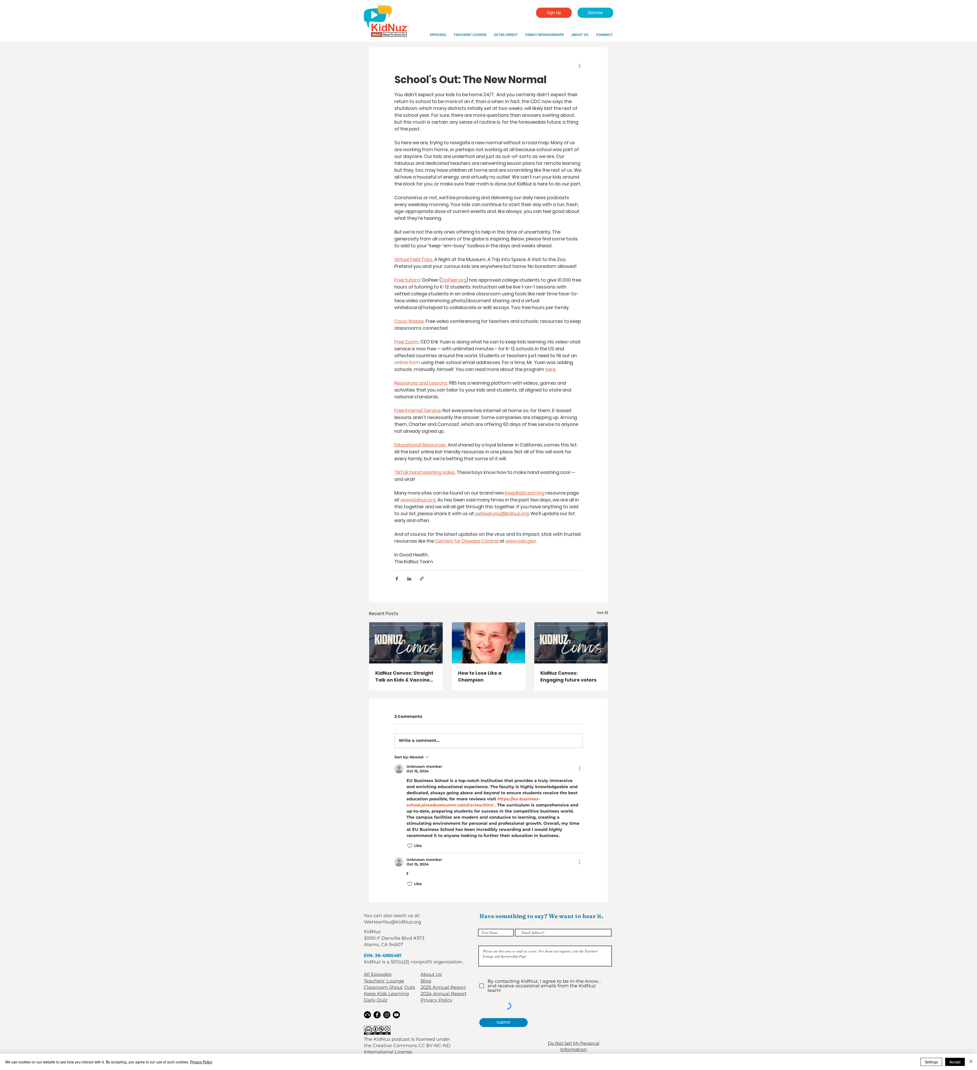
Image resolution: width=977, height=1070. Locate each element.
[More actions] (580, 66)
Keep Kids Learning (386, 993)
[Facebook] (377, 1014)
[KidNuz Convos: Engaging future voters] (571, 642)
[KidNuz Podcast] (367, 1014)
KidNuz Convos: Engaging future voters (568, 676)
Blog (426, 981)
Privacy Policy (436, 1000)
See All (602, 612)
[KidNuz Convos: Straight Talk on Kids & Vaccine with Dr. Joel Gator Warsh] (406, 642)
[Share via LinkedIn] (409, 578)
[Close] (971, 1062)
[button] (506, 35)
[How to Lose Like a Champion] (488, 642)
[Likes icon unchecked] (410, 846)
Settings (931, 1061)
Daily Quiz (375, 1000)
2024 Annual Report (443, 993)
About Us (431, 974)
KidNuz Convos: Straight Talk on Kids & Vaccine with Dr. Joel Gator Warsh (404, 676)
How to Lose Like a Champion (479, 676)
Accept (955, 1061)
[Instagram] (386, 1014)
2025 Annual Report (443, 987)
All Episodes (378, 974)
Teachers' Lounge (384, 981)
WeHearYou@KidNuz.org (392, 922)
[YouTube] (396, 1014)
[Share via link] (421, 578)
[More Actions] (580, 769)
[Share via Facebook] (396, 578)
